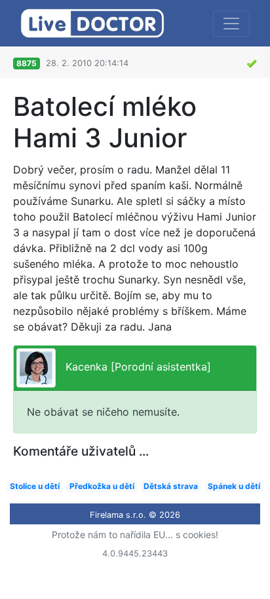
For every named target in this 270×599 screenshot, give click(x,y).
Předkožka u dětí (101, 486)
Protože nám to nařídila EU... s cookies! (135, 534)
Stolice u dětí (35, 486)
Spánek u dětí (234, 486)
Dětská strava (171, 486)
